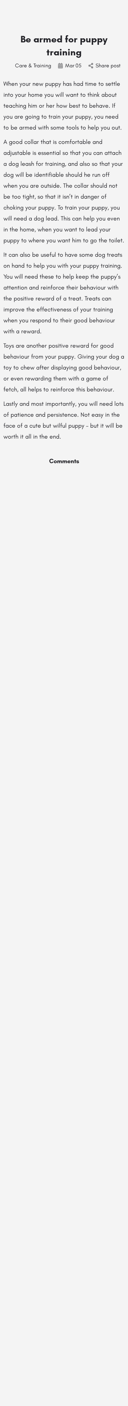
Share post (108, 65)
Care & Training (33, 65)
